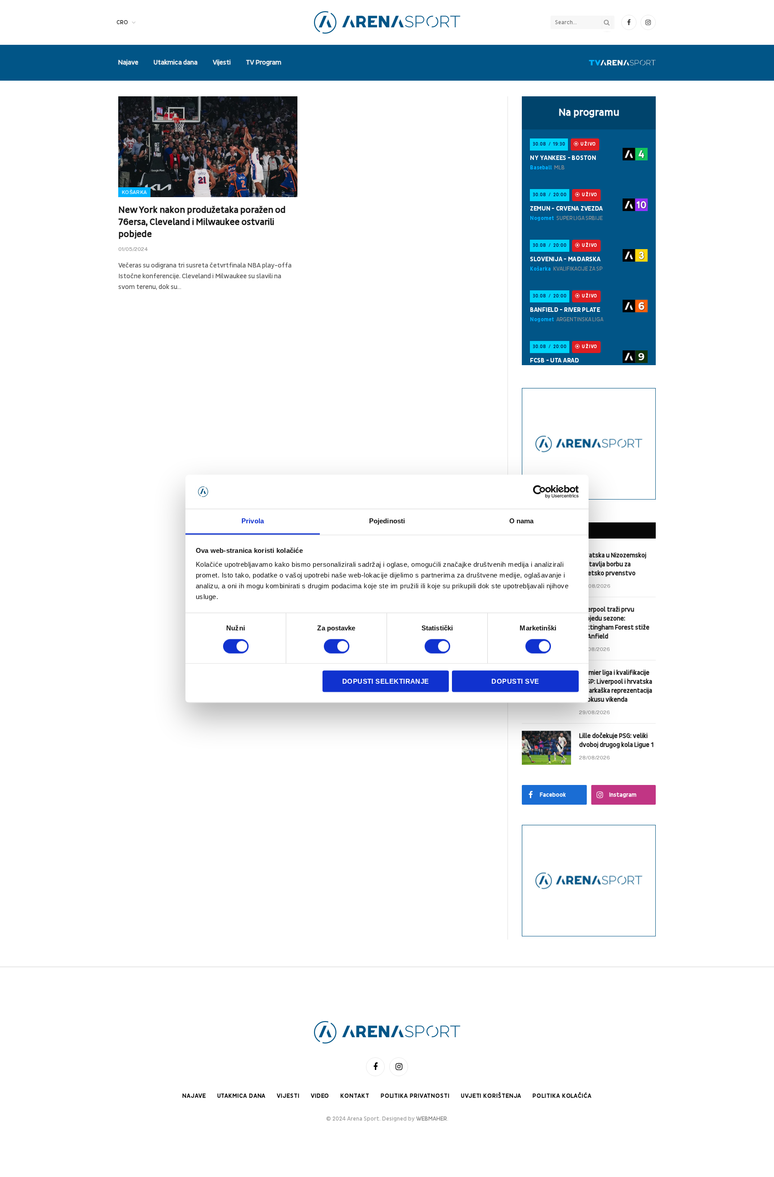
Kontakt (354, 1095)
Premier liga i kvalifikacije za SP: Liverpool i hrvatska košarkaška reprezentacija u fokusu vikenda (615, 686)
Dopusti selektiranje (385, 682)
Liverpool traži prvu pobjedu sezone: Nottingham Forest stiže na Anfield (614, 623)
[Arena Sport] (387, 22)
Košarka (134, 192)
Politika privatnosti (415, 1095)
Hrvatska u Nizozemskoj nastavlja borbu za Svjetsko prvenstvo (612, 564)
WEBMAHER (431, 1118)
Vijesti (222, 62)
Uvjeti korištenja (491, 1095)
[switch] (336, 646)
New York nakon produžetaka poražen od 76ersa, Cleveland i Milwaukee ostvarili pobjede (202, 222)
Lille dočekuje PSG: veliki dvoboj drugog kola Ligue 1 (616, 740)
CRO (122, 22)
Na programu (589, 112)
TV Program (263, 62)
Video (320, 1095)
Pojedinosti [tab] (387, 521)
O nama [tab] (521, 521)
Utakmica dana (176, 62)
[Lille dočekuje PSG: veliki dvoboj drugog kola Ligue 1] (546, 748)
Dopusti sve (515, 682)
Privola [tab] (252, 521)
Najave (128, 62)
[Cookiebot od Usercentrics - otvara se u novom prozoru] (539, 491)
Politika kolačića (562, 1095)
